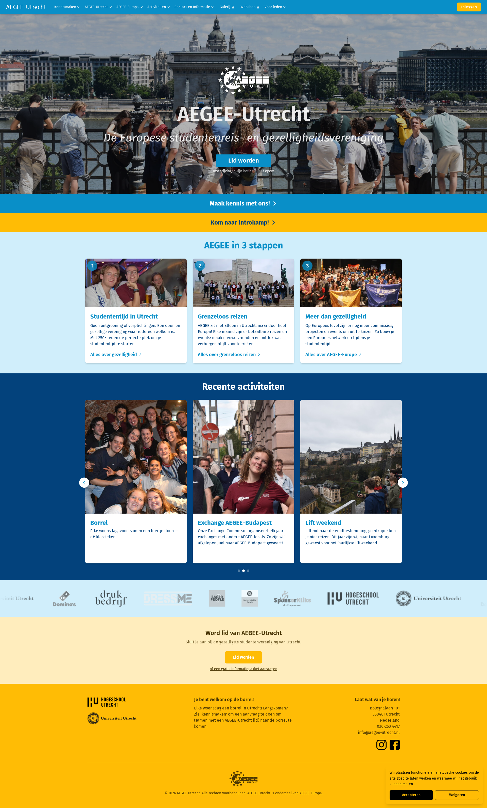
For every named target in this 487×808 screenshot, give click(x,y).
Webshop (247, 7)
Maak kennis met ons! (240, 203)
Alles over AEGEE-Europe (331, 354)
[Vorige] (84, 483)
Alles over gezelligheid (114, 354)
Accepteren (411, 795)
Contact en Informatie (192, 7)
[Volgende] (403, 483)
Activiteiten (156, 7)
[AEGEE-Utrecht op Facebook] (395, 745)
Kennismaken (65, 7)
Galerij (225, 7)
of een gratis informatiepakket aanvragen (243, 669)
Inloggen (469, 7)
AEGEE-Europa (127, 7)
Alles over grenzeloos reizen (227, 354)
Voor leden (273, 7)
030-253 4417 (388, 726)
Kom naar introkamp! (240, 222)
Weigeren (457, 795)
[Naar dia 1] (239, 570)
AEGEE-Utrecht (26, 7)
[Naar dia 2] (243, 570)
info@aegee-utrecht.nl (379, 732)
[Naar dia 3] (248, 570)
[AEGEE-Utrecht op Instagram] (381, 745)
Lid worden (243, 160)
